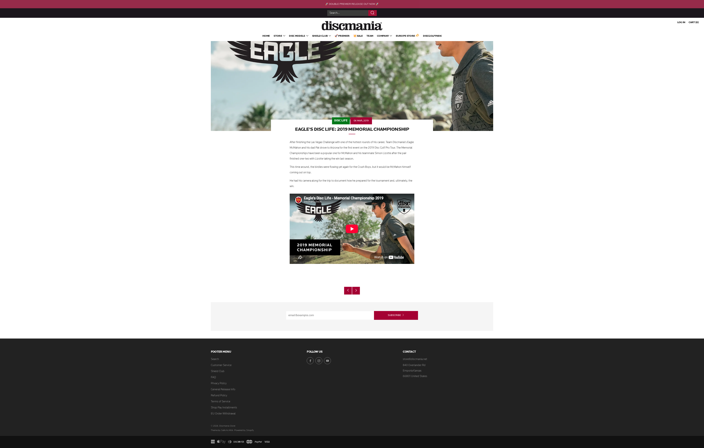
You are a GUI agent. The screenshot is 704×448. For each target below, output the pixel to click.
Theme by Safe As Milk (222, 430)
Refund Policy (219, 395)
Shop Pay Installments (224, 407)
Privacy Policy (219, 383)
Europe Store (405, 36)
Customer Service (221, 365)
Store (278, 36)
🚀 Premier (342, 36)
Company (383, 36)
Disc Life (341, 120)
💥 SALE (358, 36)
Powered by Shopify (244, 430)
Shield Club (320, 36)
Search (215, 359)
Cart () (693, 22)
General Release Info (223, 389)
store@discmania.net (415, 359)
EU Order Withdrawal (223, 413)
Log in (681, 22)
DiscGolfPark (432, 36)
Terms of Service (220, 401)
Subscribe (394, 315)
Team (369, 36)
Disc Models (297, 36)
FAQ (213, 377)
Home (266, 36)
